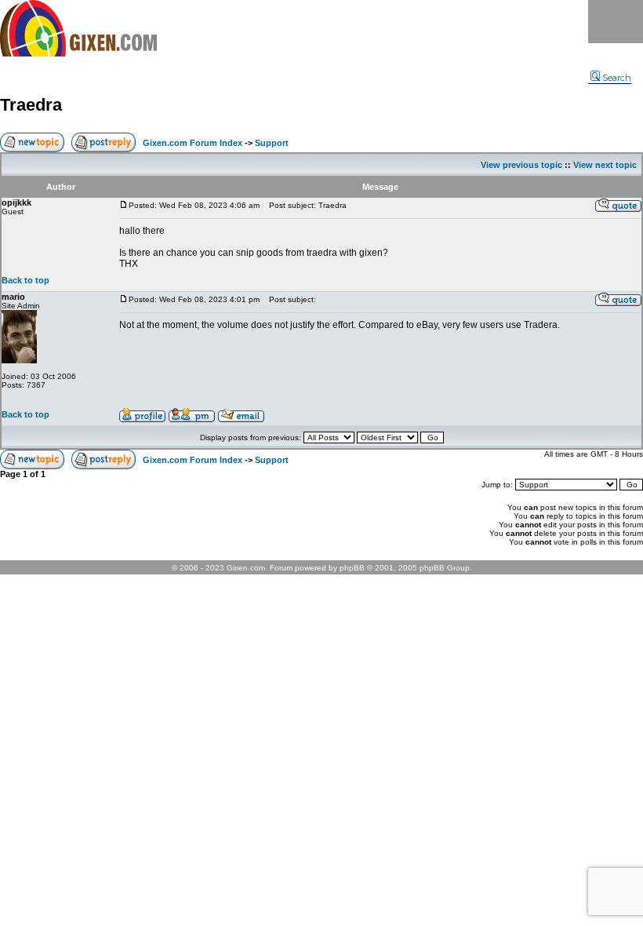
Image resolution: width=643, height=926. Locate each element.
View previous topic (521, 165)
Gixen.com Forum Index (192, 143)
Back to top (25, 280)
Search (616, 77)
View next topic (605, 165)
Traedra (31, 105)
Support (272, 143)
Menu (615, 21)
